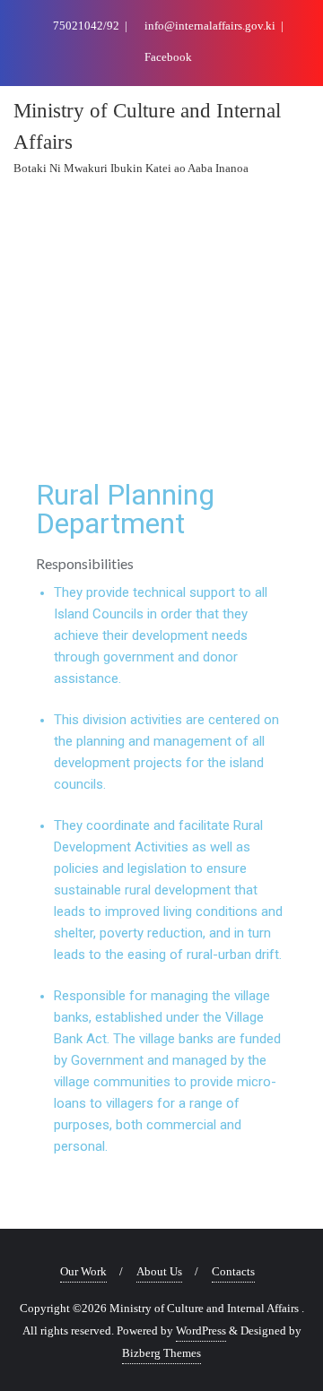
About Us (159, 1271)
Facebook (167, 57)
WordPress (201, 1330)
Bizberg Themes (161, 1353)
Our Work (83, 1271)
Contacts (233, 1271)
